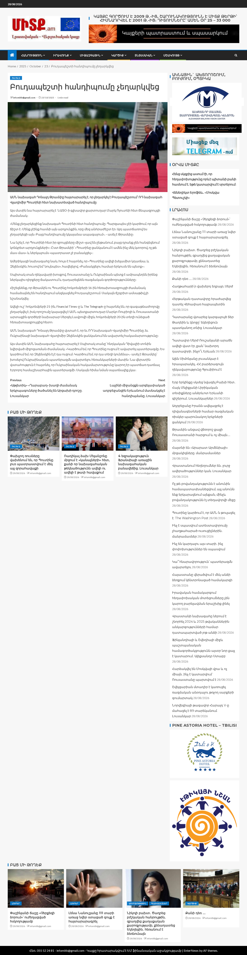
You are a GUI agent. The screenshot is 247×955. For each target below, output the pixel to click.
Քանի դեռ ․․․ (182, 279)
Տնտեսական (143, 55)
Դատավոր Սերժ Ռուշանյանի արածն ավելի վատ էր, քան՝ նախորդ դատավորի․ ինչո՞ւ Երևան (202, 346)
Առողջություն (137, 903)
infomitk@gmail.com (24, 97)
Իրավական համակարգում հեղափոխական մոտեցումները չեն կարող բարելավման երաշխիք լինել (201, 598)
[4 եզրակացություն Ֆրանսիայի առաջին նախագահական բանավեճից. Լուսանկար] (141, 434)
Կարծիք (117, 55)
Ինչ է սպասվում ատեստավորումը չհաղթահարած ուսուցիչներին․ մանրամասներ (200, 531)
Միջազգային (90, 55)
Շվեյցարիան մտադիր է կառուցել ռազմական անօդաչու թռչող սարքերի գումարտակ (203, 692)
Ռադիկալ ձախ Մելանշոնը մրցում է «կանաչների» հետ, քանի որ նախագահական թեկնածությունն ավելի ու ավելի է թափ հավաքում (87, 464)
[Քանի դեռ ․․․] (211, 888)
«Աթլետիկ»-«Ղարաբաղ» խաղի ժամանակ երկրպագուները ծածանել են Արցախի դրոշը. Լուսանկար (46, 388)
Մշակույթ (171, 55)
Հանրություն (31, 55)
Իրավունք (61, 55)
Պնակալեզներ (159, 903)
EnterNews (191, 950)
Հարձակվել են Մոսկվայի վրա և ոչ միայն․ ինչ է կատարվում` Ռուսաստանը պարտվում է (199, 674)
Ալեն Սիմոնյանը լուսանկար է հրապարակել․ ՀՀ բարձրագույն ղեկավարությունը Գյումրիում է (198, 364)
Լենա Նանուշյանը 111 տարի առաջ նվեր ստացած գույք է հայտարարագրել (92, 917)
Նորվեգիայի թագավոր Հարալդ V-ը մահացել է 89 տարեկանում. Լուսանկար (200, 711)
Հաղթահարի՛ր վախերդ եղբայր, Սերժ (202, 286)
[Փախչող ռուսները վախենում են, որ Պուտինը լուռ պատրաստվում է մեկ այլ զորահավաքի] (33, 434)
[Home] (12, 55)
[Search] (235, 55)
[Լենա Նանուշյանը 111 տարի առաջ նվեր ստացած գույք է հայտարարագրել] (94, 888)
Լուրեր (16, 903)
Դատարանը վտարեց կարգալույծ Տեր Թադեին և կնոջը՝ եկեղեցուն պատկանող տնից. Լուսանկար (203, 322)
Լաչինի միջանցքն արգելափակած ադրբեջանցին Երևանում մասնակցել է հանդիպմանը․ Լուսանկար (134, 388)
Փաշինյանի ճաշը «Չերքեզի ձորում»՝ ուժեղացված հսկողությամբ (32, 917)
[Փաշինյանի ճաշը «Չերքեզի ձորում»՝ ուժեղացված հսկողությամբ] (36, 888)
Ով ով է (16, 78)
